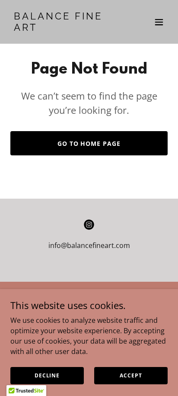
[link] (65, 28)
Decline (47, 375)
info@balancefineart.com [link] (89, 245)
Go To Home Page (89, 143)
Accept (131, 375)
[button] (159, 22)
